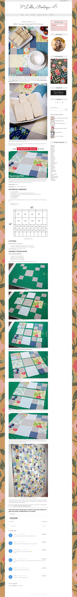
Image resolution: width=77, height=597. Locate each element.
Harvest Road (53, 167)
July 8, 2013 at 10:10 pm (21, 534)
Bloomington (53, 166)
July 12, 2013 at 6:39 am (26, 549)
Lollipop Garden (53, 170)
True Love (52, 147)
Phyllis (14, 534)
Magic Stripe (53, 145)
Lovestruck (52, 156)
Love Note (52, 161)
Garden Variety (53, 171)
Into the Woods (53, 180)
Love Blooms (53, 151)
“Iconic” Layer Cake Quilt (59, 136)
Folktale (52, 165)
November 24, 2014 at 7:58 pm (22, 558)
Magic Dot (52, 152)
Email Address (12, 513)
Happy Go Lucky (14, 80)
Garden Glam (53, 146)
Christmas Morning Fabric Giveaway (61, 128)
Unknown (15, 575)
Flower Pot (52, 160)
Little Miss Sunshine (54, 177)
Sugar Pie (52, 175)
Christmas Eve (53, 157)
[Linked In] (46, 521)
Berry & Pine (53, 150)
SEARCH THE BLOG (54, 107)
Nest (51, 172)
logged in (14, 585)
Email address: (54, 25)
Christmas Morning (54, 162)
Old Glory (52, 155)
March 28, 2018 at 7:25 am (22, 575)
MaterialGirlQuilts (17, 549)
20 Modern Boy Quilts (58, 132)
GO (66, 109)
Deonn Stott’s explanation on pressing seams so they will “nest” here (20, 349)
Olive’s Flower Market (54, 176)
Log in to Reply (44, 534)
